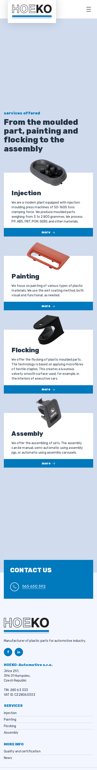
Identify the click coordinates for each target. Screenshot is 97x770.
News (8, 758)
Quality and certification (22, 751)
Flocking (10, 726)
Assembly (11, 733)
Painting (10, 719)
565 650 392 (34, 586)
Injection (10, 713)
